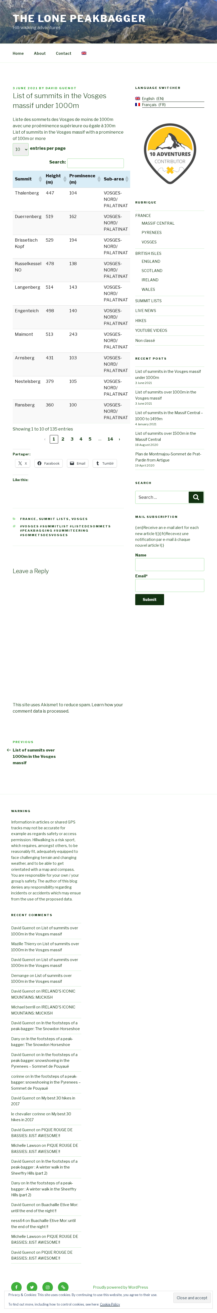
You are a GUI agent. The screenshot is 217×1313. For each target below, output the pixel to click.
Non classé (145, 340)
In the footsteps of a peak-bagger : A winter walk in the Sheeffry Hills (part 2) (44, 1167)
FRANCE (28, 519)
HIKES (140, 320)
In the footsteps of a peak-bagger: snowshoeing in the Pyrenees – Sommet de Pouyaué (44, 1060)
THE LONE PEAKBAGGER (79, 18)
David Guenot (61, 88)
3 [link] (72, 439)
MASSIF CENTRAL (158, 223)
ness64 (18, 1220)
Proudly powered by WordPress (120, 1287)
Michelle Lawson (26, 1145)
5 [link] (90, 439)
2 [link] (62, 439)
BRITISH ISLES (148, 253)
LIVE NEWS (145, 310)
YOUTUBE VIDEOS (151, 330)
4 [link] (81, 439)
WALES (148, 289)
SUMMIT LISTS (54, 519)
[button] (40, 179)
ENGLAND (151, 261)
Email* (141, 576)
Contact (63, 53)
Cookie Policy (110, 1304)
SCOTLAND (152, 270)
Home (18, 53)
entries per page (48, 148)
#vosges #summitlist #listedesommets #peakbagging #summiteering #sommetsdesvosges (65, 530)
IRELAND (150, 280)
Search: (57, 162)
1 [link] (54, 439)
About (40, 53)
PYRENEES (152, 232)
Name (140, 555)
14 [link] (110, 439)
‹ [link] (45, 439)
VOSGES (79, 519)
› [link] (119, 439)
